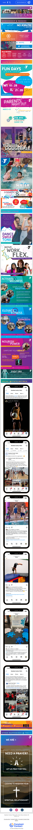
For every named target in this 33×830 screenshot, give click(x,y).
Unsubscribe (7, 819)
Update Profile (14, 819)
